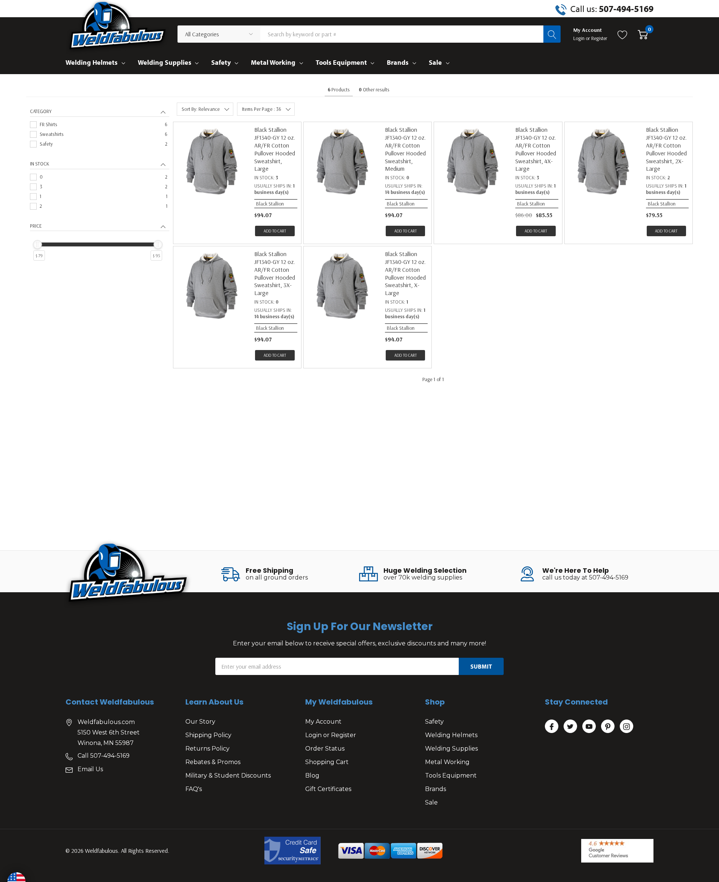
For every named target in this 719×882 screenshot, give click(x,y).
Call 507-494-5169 (104, 755)
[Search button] (552, 34)
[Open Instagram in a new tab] (626, 726)
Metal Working (273, 62)
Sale (435, 62)
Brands (398, 62)
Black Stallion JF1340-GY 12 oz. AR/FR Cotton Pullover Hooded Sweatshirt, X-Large (405, 273)
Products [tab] (339, 89)
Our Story (200, 721)
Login (579, 38)
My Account (323, 721)
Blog (312, 775)
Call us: (611, 8)
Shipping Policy (208, 735)
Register (599, 38)
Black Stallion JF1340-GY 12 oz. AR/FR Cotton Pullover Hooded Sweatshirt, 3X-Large (274, 273)
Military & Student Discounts (228, 775)
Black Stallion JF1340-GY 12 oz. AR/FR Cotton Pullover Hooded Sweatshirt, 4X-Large (535, 149)
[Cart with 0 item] (643, 34)
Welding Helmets (92, 62)
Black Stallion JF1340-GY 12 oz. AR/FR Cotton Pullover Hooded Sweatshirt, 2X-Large (666, 149)
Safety (221, 62)
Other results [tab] (374, 89)
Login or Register (330, 735)
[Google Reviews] (617, 851)
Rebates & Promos (212, 762)
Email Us (90, 769)
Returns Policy (207, 748)
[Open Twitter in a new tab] (570, 726)
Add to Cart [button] (275, 231)
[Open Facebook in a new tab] (551, 726)
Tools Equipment (341, 62)
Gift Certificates (328, 789)
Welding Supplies (164, 62)
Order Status (325, 748)
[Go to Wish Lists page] (623, 34)
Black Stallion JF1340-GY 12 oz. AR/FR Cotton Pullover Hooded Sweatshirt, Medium (405, 149)
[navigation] (99, 192)
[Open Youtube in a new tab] (589, 726)
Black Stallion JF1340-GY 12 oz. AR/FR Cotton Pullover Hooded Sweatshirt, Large (274, 149)
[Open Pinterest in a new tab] (607, 726)
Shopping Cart (327, 762)
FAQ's (193, 789)
